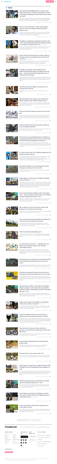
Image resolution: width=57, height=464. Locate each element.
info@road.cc (48, 435)
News (6, 436)
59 (35, 420)
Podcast (14, 438)
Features (7, 441)
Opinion (14, 436)
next (38, 420)
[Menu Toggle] (1, 1)
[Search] (55, 1)
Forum (14, 434)
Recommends (16, 439)
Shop (14, 441)
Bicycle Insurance (17, 443)
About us (7, 434)
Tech (6, 443)
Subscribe (50, 1)
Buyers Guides (8, 439)
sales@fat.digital (47, 441)
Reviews (7, 438)
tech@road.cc (47, 437)
